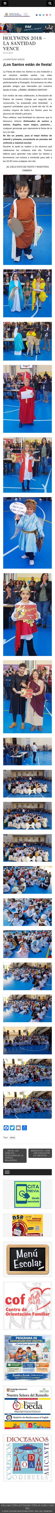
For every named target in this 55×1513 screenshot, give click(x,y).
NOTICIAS (7, 34)
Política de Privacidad (21, 1505)
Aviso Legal (6, 1505)
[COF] (27, 1306)
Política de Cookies (40, 1505)
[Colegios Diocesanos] (27, 1458)
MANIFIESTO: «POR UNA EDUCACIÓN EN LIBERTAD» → (40, 1153)
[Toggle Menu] (7, 1172)
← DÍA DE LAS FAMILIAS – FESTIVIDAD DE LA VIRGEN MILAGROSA (14, 1156)
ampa (12, 1137)
